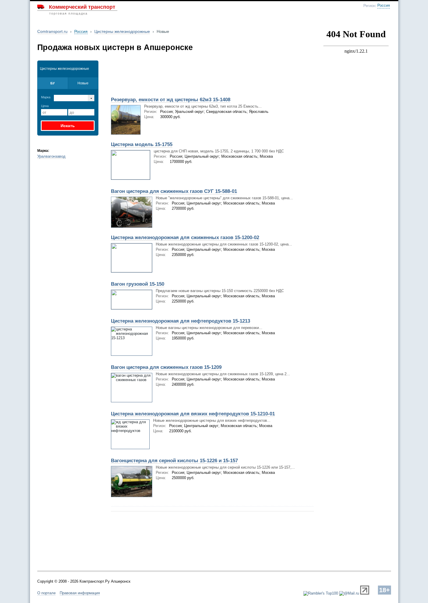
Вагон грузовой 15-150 (137, 284)
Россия (383, 5)
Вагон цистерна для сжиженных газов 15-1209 (166, 367)
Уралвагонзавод (51, 156)
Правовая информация (80, 593)
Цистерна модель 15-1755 (141, 144)
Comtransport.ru (52, 31)
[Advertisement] (175, 74)
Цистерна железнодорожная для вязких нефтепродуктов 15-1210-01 (193, 414)
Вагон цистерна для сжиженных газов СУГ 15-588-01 (174, 191)
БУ (52, 83)
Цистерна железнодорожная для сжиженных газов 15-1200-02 (185, 237)
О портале (46, 593)
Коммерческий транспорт (82, 7)
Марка (45, 97)
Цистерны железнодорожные (122, 31)
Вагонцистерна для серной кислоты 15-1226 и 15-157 (174, 460)
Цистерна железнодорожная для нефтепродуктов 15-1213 (180, 321)
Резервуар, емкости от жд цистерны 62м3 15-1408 (170, 99)
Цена (45, 106)
